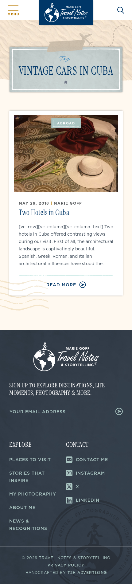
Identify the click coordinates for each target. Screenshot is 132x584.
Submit (114, 411)
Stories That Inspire (27, 477)
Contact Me (92, 460)
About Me (22, 507)
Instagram (90, 473)
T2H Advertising (87, 572)
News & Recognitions (28, 524)
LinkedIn (87, 500)
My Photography (32, 494)
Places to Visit (30, 460)
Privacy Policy (66, 565)
